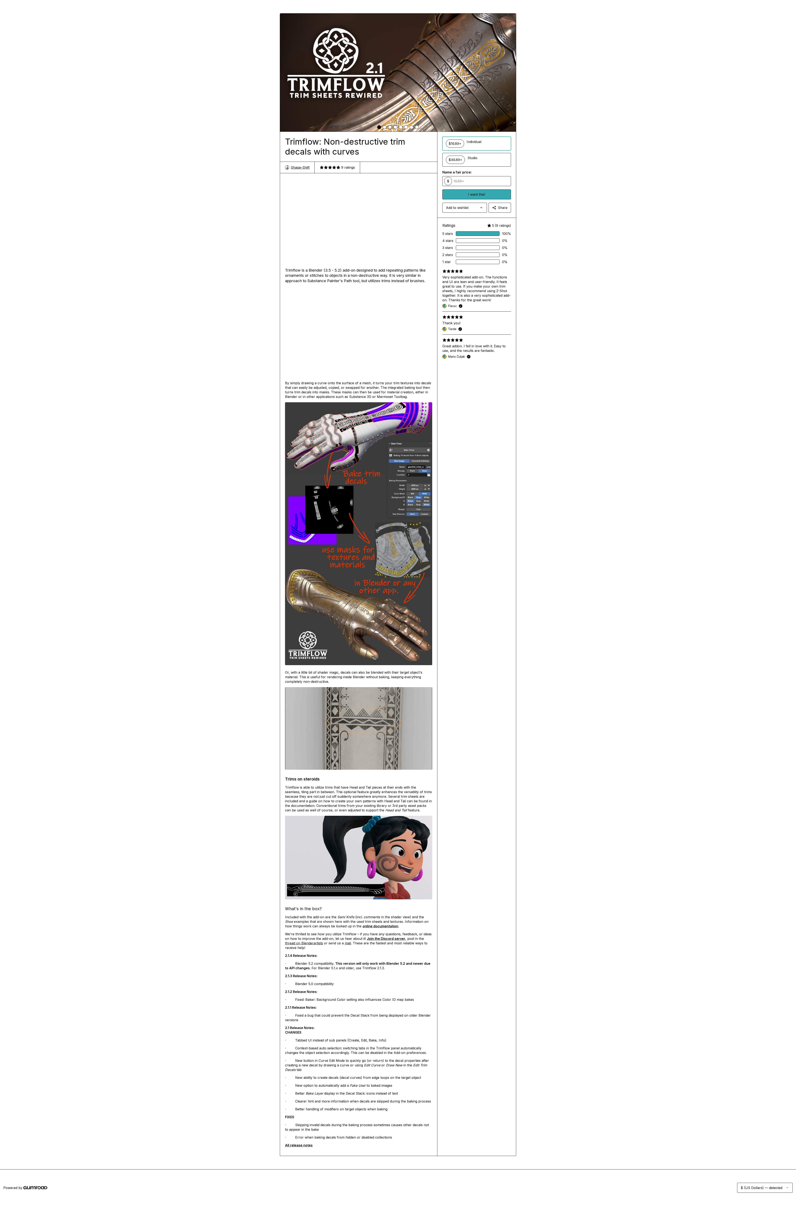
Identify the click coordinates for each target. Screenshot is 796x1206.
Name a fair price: (457, 172)
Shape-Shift (300, 167)
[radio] (476, 143)
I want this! (476, 194)
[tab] (379, 127)
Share (502, 208)
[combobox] (464, 208)
